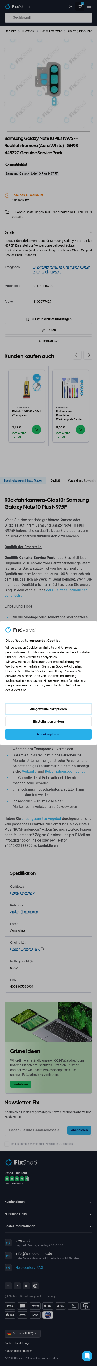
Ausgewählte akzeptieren (48, 709)
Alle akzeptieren (48, 734)
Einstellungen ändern (48, 721)
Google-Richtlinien (68, 666)
